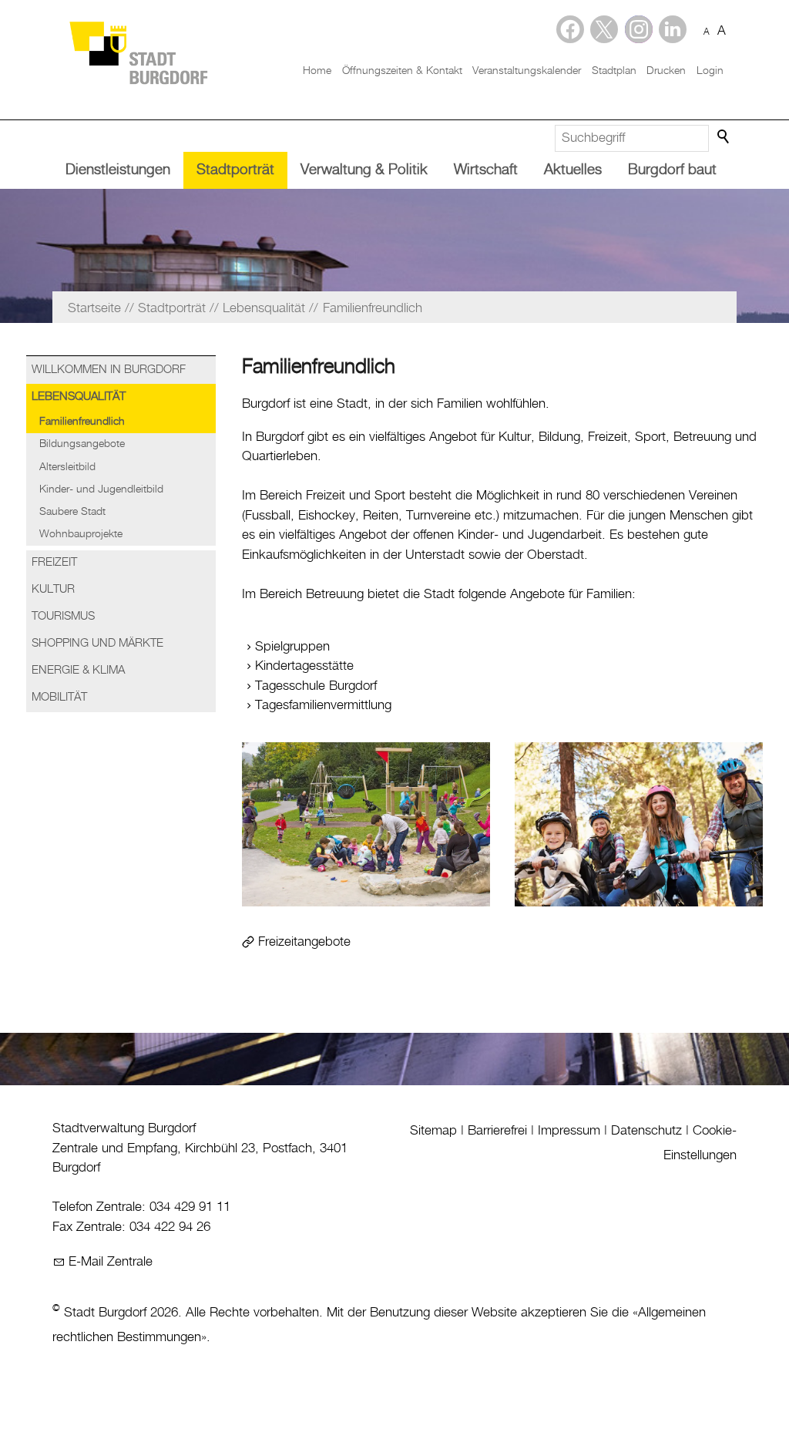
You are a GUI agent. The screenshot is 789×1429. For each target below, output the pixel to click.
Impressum (569, 1131)
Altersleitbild (67, 467)
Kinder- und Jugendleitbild (101, 489)
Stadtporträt (235, 170)
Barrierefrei (497, 1131)
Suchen (724, 137)
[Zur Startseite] (137, 52)
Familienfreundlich (82, 421)
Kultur (53, 589)
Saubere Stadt (72, 511)
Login (710, 71)
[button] (673, 29)
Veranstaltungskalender (526, 71)
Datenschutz (646, 1131)
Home (317, 71)
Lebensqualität (79, 397)
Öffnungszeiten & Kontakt (402, 71)
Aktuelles (573, 170)
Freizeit (54, 562)
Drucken (666, 71)
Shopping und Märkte (97, 643)
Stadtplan (614, 71)
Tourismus (63, 616)
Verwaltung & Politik (364, 170)
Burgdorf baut (672, 170)
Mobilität (59, 697)
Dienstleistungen (117, 170)
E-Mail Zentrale (111, 1262)
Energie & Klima (78, 670)
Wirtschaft (486, 170)
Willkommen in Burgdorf (109, 370)
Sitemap (433, 1131)
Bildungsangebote (82, 444)
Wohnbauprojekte (81, 534)
